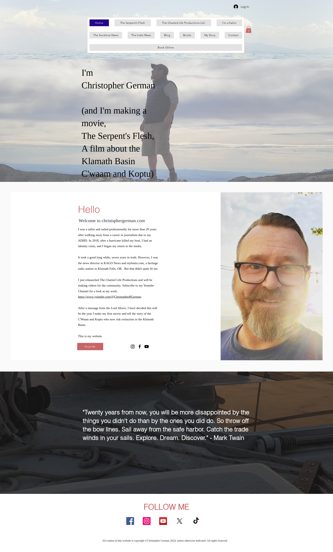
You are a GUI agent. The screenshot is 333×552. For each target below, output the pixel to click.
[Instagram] (132, 346)
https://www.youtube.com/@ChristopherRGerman (109, 296)
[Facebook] (139, 346)
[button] (248, 29)
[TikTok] (196, 521)
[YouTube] (146, 346)
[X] (179, 521)
